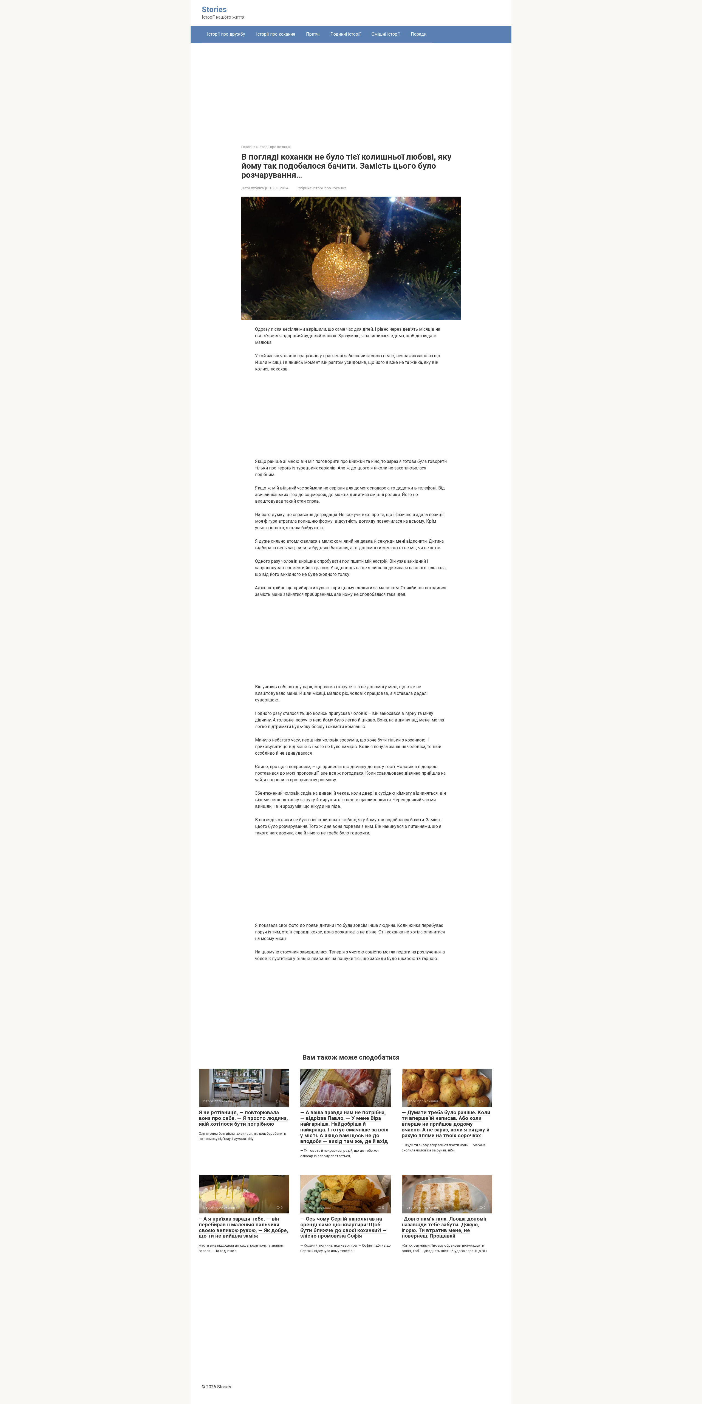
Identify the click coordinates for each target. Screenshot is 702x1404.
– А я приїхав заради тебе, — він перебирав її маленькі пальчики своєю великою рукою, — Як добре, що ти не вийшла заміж (243, 1227)
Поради (418, 34)
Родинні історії (345, 34)
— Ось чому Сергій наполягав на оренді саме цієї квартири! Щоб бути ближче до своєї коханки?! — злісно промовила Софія (343, 1227)
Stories (214, 9)
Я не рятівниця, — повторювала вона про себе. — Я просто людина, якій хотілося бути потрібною (243, 1118)
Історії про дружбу (226, 34)
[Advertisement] (351, 89)
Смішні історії (386, 34)
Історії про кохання (275, 34)
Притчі (312, 34)
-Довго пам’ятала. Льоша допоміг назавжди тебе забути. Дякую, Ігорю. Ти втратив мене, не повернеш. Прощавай (444, 1227)
